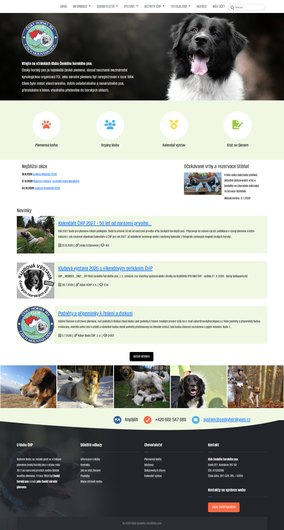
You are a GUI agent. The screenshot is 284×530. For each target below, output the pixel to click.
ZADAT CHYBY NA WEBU (224, 507)
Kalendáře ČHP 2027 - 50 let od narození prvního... (105, 223)
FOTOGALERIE (179, 6)
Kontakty (85, 465)
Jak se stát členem (91, 470)
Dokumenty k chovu (154, 470)
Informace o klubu (90, 459)
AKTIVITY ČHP (152, 6)
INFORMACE (80, 6)
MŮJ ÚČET (219, 6)
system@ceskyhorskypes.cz (227, 419)
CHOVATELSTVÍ (106, 6)
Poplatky (85, 476)
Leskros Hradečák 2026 (47, 188)
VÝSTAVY (129, 6)
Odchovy (149, 465)
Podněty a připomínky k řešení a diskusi (95, 313)
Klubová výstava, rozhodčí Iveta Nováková (56, 181)
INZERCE (202, 6)
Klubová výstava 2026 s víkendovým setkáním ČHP (105, 268)
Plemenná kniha (153, 459)
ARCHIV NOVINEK (141, 356)
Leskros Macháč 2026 (45, 174)
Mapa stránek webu (91, 481)
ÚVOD (63, 6)
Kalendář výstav (153, 476)
